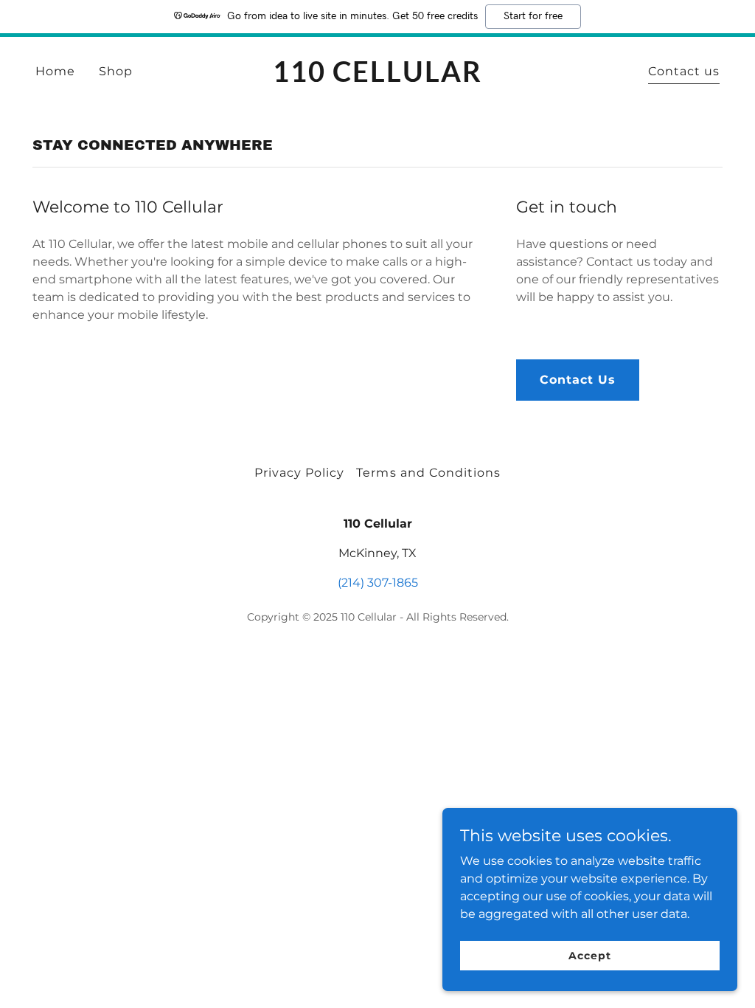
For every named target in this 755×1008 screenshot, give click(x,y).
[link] (377, 78)
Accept (589, 955)
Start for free (533, 16)
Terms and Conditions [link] (428, 473)
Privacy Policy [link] (299, 473)
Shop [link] (116, 71)
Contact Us (578, 380)
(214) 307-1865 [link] (378, 583)
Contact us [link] (684, 71)
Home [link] (55, 71)
